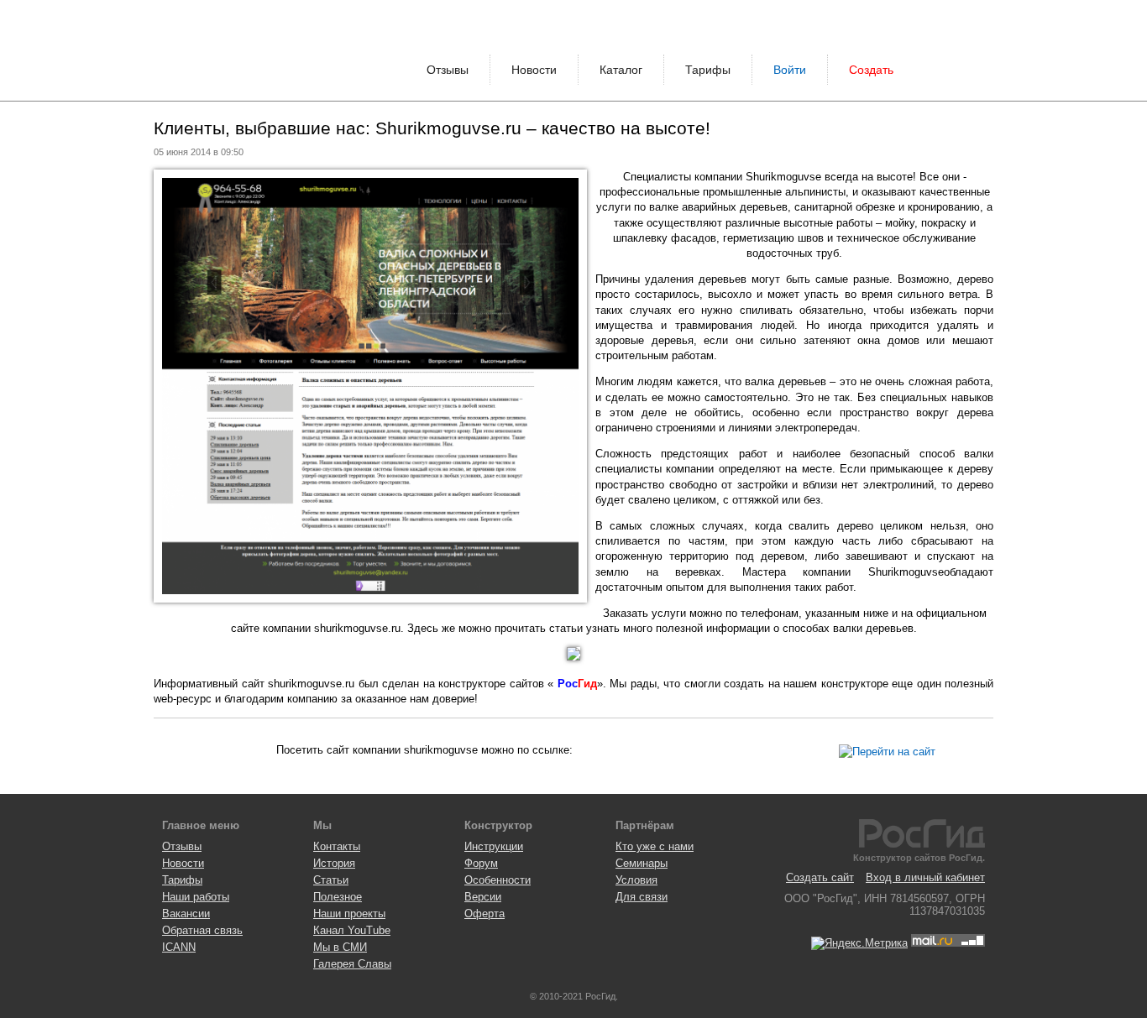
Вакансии (186, 913)
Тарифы (708, 69)
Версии (482, 896)
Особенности (497, 880)
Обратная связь (202, 930)
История (334, 863)
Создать (871, 69)
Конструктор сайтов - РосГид (217, 50)
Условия (636, 880)
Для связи (641, 896)
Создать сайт (820, 877)
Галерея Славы (352, 964)
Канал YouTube (351, 930)
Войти (789, 69)
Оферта (484, 913)
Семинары (641, 863)
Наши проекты (349, 913)
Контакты (336, 846)
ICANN (179, 947)
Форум (481, 863)
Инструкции (493, 846)
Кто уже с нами (654, 846)
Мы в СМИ (340, 947)
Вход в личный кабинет (925, 877)
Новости (534, 69)
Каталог (621, 69)
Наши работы (195, 896)
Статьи (330, 880)
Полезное (337, 896)
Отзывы (448, 69)
